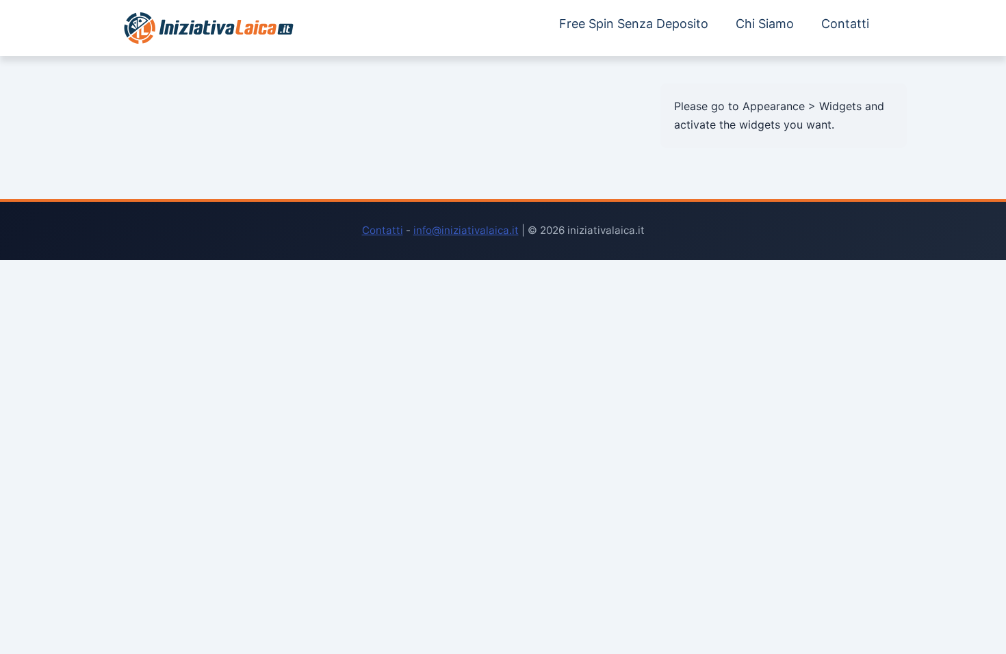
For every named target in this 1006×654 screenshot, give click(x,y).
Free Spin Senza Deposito (633, 23)
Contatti (845, 23)
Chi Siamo (765, 23)
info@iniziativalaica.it (466, 230)
